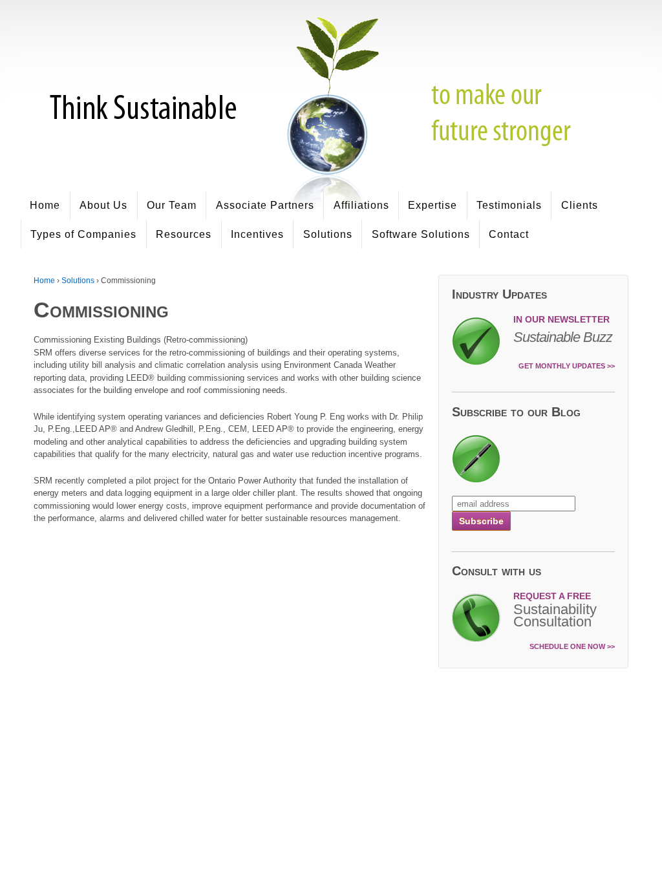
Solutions (327, 234)
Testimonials (509, 205)
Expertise (432, 205)
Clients (579, 205)
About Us (103, 205)
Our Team (172, 205)
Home (45, 205)
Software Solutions (421, 234)
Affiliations (361, 205)
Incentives (257, 234)
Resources (183, 234)
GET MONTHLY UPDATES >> (566, 366)
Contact (509, 234)
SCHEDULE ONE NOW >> (572, 646)
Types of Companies (83, 234)
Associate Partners (265, 205)
